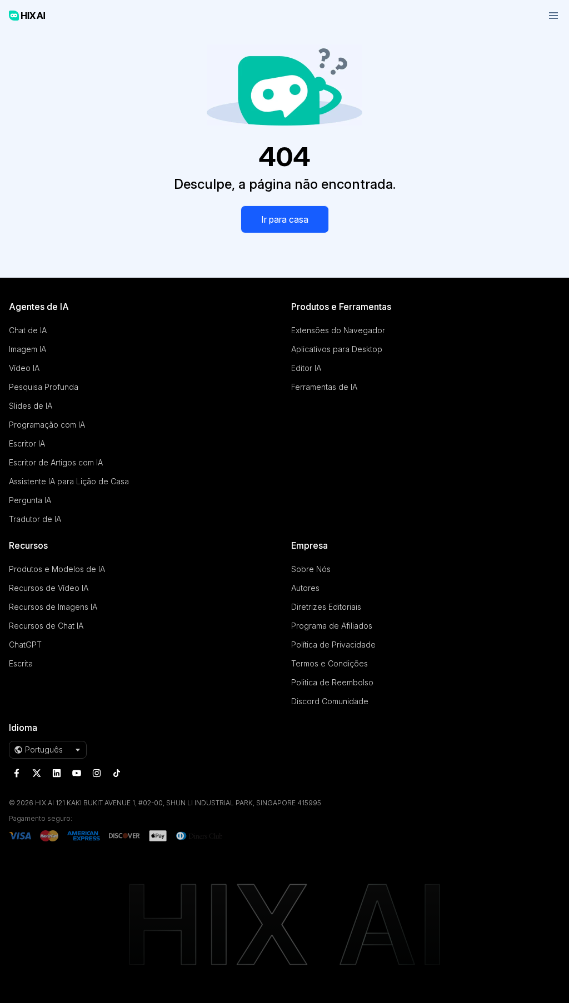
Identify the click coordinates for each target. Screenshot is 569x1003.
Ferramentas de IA (324, 387)
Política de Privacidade (333, 644)
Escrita (21, 663)
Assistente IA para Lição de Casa (69, 481)
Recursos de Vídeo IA (48, 588)
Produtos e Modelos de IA (57, 569)
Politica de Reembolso (332, 682)
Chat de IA (28, 330)
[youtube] (77, 773)
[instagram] (97, 773)
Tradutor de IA (35, 519)
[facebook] (17, 773)
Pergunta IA (30, 500)
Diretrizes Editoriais (326, 606)
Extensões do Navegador (338, 330)
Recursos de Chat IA (46, 625)
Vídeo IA (24, 368)
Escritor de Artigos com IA (56, 462)
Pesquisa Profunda (43, 387)
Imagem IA (27, 349)
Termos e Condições (329, 663)
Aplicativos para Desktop (336, 349)
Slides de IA (30, 405)
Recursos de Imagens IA (53, 606)
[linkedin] (57, 773)
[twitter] (37, 773)
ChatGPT (25, 644)
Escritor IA (27, 443)
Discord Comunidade (329, 701)
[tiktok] (117, 773)
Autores (305, 588)
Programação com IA (47, 424)
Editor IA (306, 368)
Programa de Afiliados (331, 625)
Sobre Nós (311, 569)
